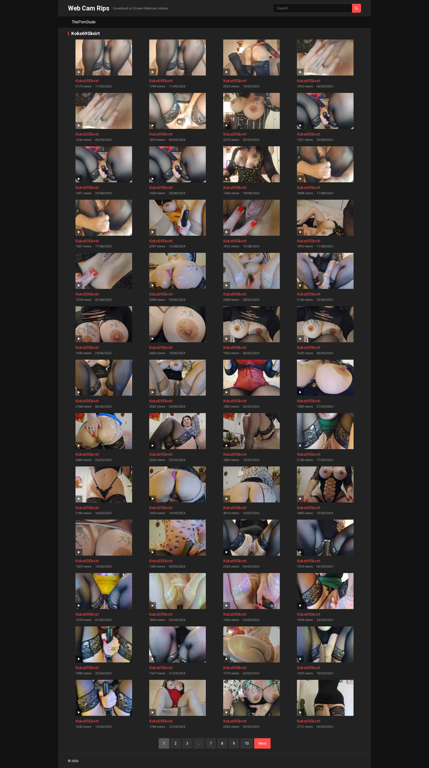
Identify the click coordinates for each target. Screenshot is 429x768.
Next (262, 743)
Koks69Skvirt (87, 80)
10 (247, 743)
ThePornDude (84, 22)
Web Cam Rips (88, 8)
